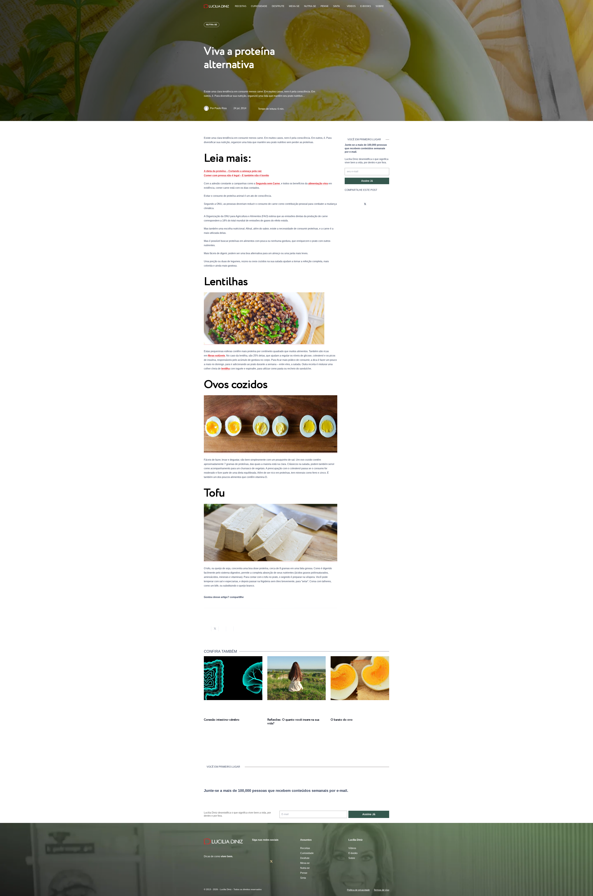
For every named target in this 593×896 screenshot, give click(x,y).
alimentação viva (318, 183)
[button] (387, 6)
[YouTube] (374, 204)
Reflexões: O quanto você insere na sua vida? (293, 722)
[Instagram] (348, 204)
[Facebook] (356, 204)
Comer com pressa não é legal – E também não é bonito (236, 175)
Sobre (351, 858)
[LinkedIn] (382, 204)
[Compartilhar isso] (207, 628)
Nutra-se (305, 868)
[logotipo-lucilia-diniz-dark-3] (216, 6)
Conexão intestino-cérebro (221, 720)
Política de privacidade (358, 890)
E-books (352, 853)
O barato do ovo (342, 720)
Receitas (305, 848)
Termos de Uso (381, 890)
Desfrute (304, 858)
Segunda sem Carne (268, 183)
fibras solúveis (216, 355)
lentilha (225, 368)
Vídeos (352, 848)
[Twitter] (365, 204)
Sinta (303, 878)
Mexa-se (305, 863)
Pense (303, 873)
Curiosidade (307, 853)
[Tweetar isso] (215, 628)
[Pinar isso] (229, 628)
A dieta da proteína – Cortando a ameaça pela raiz (233, 171)
